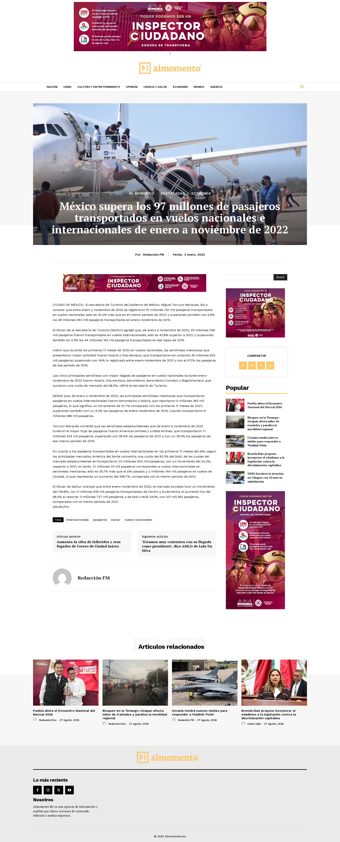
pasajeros (100, 519)
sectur (115, 519)
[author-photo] (35, 720)
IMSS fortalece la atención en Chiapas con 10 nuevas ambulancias (266, 477)
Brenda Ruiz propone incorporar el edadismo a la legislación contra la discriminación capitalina (266, 459)
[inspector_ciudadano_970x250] (170, 26)
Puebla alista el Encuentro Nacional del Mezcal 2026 (265, 405)
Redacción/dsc (47, 720)
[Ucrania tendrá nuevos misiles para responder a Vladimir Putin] (235, 441)
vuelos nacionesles (138, 519)
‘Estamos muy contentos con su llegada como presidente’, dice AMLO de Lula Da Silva (177, 546)
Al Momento (141, 193)
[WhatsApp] (270, 365)
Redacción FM (153, 254)
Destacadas (173, 193)
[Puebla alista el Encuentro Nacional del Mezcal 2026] (235, 405)
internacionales (77, 519)
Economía (201, 193)
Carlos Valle (254, 723)
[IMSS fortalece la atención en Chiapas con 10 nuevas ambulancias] (235, 477)
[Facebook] (243, 365)
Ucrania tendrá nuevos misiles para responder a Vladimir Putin (264, 441)
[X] (252, 365)
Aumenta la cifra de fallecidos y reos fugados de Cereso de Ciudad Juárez (89, 544)
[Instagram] (48, 790)
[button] (276, 87)
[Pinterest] (261, 365)
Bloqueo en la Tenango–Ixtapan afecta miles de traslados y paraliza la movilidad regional (264, 423)
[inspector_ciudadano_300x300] (255, 336)
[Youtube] (69, 790)
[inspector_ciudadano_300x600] (255, 608)
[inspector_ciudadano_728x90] (134, 290)
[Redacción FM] (62, 577)
